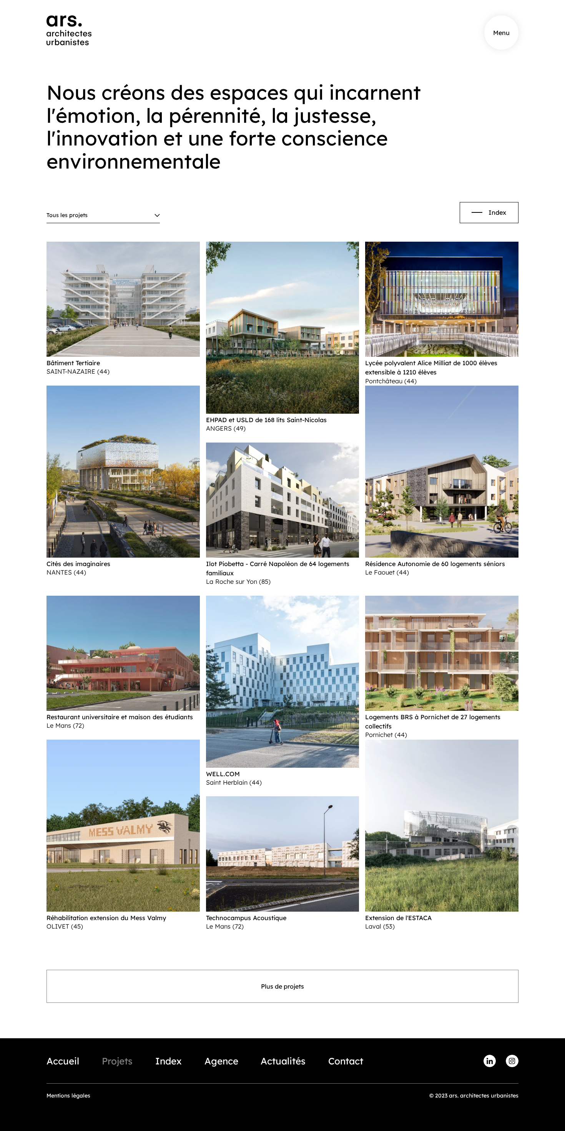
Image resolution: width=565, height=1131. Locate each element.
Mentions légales (68, 1095)
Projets (117, 1061)
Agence (221, 1061)
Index (168, 1061)
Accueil (63, 1061)
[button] (103, 215)
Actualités (283, 1061)
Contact (345, 1061)
